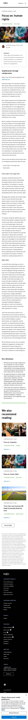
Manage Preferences (14, 712)
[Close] (26, 695)
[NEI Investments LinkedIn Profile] (5, 684)
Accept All (14, 717)
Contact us (20, 3)
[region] (14, 706)
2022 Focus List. (6, 79)
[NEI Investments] (6, 574)
